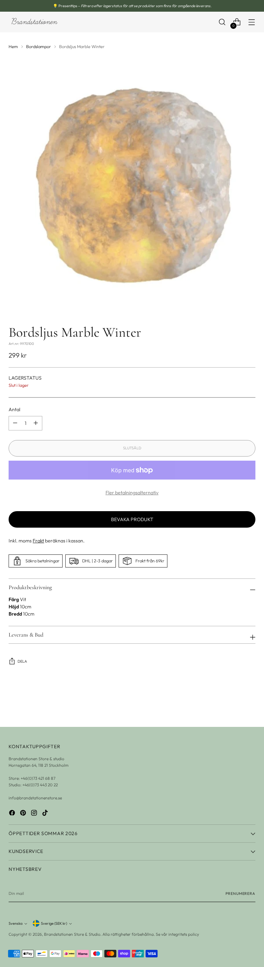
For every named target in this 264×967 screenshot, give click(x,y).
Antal (14, 409)
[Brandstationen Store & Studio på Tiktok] (46, 813)
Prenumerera (240, 893)
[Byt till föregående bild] (234, 703)
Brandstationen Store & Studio (72, 934)
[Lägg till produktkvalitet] (15, 423)
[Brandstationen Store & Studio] (34, 22)
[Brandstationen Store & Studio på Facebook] (13, 813)
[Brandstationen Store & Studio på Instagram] (35, 813)
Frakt (38, 541)
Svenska (15, 923)
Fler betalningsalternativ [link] (132, 493)
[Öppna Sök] (222, 22)
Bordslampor (38, 46)
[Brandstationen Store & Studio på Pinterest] (24, 813)
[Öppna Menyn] (252, 22)
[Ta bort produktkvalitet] (36, 423)
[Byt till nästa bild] (249, 703)
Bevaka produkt (132, 519)
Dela (22, 661)
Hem (13, 46)
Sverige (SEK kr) (54, 923)
